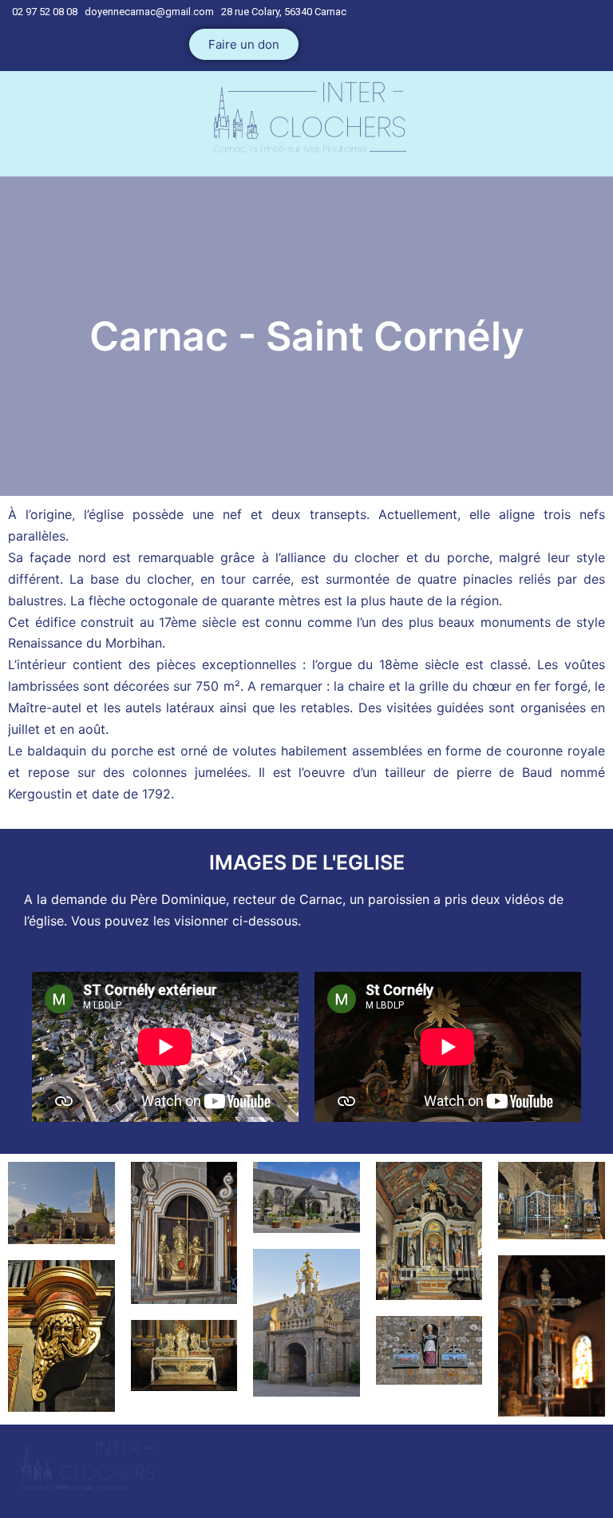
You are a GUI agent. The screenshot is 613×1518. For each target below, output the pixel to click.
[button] (244, 44)
